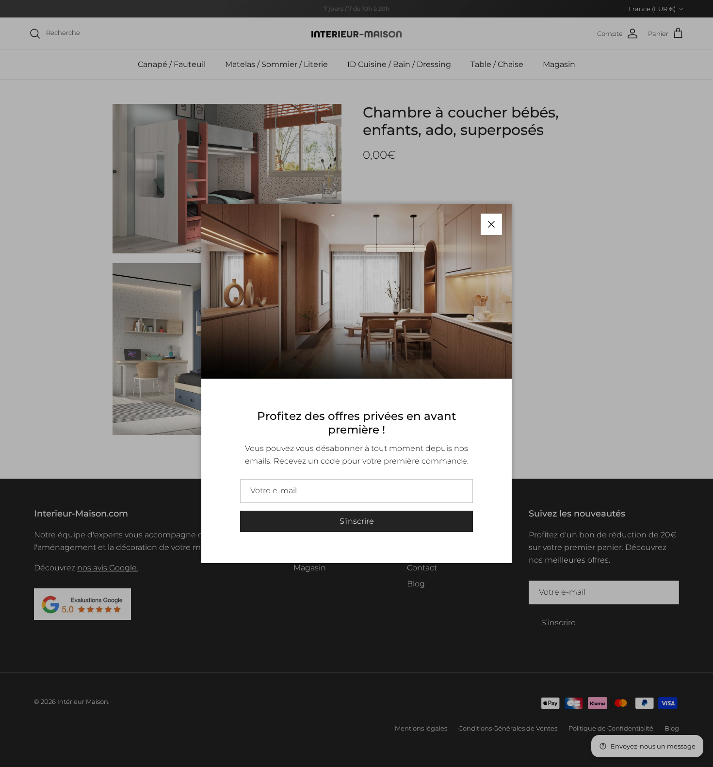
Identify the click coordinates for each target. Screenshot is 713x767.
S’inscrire (357, 521)
